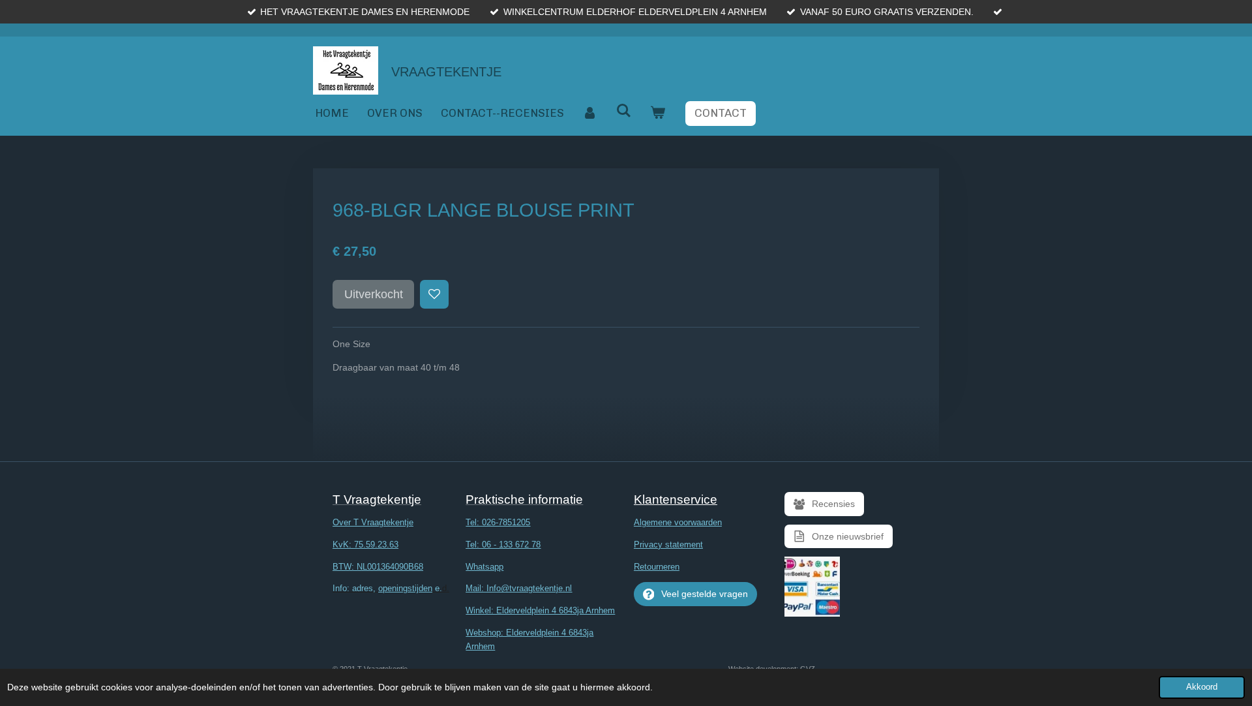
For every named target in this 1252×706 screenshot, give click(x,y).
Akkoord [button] (1201, 687)
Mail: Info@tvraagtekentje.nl (519, 588)
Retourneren (656, 567)
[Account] (590, 113)
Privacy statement (668, 544)
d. (391, 588)
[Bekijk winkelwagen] (658, 113)
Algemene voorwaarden (678, 522)
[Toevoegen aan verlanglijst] (434, 294)
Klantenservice (675, 499)
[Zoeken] (624, 111)
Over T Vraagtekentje (373, 522)
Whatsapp (484, 567)
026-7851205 (506, 522)
